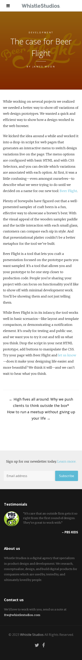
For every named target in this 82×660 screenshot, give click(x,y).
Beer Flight (68, 191)
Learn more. (66, 461)
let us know (67, 355)
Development (41, 32)
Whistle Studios (32, 634)
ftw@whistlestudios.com (22, 615)
